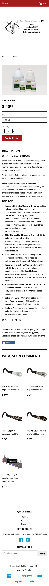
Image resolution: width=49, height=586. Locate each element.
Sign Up (42, 553)
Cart (45, 3)
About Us (24, 520)
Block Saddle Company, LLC (26, 566)
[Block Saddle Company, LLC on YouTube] (28, 540)
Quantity (5, 126)
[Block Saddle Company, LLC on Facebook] (21, 540)
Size (3, 115)
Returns (24, 524)
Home (4, 56)
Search (24, 516)
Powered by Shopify (23, 570)
